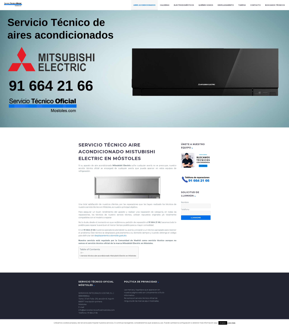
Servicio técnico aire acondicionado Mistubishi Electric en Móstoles (108, 256)
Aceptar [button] (223, 323)
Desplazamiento (226, 5)
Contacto (255, 5)
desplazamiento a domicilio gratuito (110, 236)
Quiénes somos (205, 5)
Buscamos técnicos (275, 5)
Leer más (231, 323)
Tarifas (242, 5)
